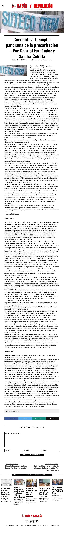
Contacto (19, 525)
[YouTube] (33, 521)
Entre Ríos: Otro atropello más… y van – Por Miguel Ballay (57, 490)
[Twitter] (30, 521)
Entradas (49, 60)
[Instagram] (37, 521)
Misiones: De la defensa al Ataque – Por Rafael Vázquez (6, 491)
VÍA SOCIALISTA (54, 525)
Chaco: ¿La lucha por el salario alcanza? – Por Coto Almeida (44, 491)
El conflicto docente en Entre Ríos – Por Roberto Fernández (31, 492)
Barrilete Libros (30, 525)
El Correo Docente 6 (39, 60)
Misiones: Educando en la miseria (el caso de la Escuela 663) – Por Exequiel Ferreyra (19, 492)
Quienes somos (10, 525)
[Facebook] (27, 521)
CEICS (39, 525)
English (45, 525)
